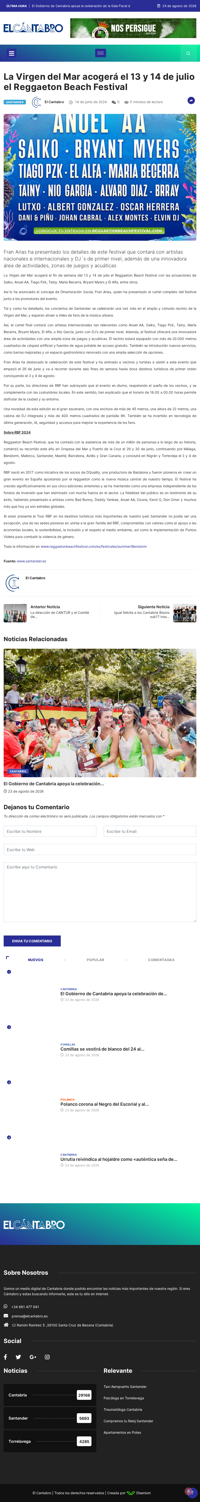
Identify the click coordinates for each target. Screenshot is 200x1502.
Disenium (143, 1493)
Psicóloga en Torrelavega (124, 1398)
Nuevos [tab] (35, 960)
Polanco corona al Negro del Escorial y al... (104, 1104)
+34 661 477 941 (25, 1307)
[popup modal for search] (188, 53)
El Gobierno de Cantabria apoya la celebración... (54, 783)
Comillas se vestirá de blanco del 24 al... (102, 1049)
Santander (14, 102)
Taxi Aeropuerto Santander (125, 1386)
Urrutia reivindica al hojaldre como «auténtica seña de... (118, 1159)
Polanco (67, 1099)
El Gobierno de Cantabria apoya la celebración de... (113, 993)
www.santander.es (31, 561)
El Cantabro (54, 102)
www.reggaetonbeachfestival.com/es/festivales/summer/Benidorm (94, 546)
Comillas (67, 1044)
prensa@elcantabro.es (30, 1316)
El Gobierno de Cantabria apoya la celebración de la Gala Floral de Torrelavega (91, 6)
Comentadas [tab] (161, 960)
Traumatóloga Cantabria (123, 1409)
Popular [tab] (95, 960)
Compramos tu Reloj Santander (128, 1421)
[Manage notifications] (188, 1491)
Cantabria (18, 771)
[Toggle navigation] (11, 53)
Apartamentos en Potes (122, 1432)
